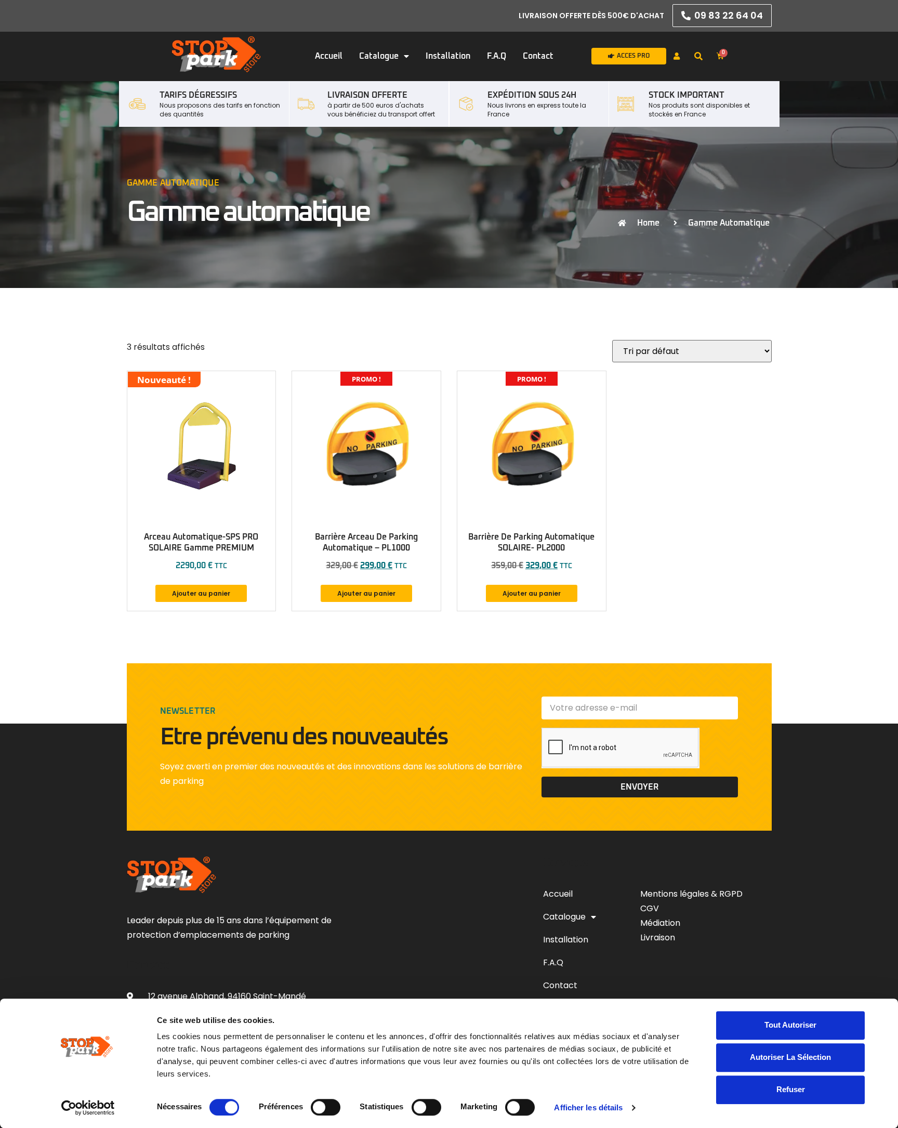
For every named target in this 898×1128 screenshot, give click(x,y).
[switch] (325, 1107)
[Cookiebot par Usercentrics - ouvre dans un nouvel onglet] (88, 1108)
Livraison (657, 937)
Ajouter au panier (201, 593)
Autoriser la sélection (790, 1057)
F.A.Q (496, 56)
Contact (538, 56)
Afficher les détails (588, 1107)
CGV (650, 908)
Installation (448, 56)
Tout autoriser (790, 1024)
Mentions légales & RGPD (691, 894)
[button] (698, 56)
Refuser (790, 1089)
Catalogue (379, 56)
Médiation (660, 923)
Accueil (328, 56)
